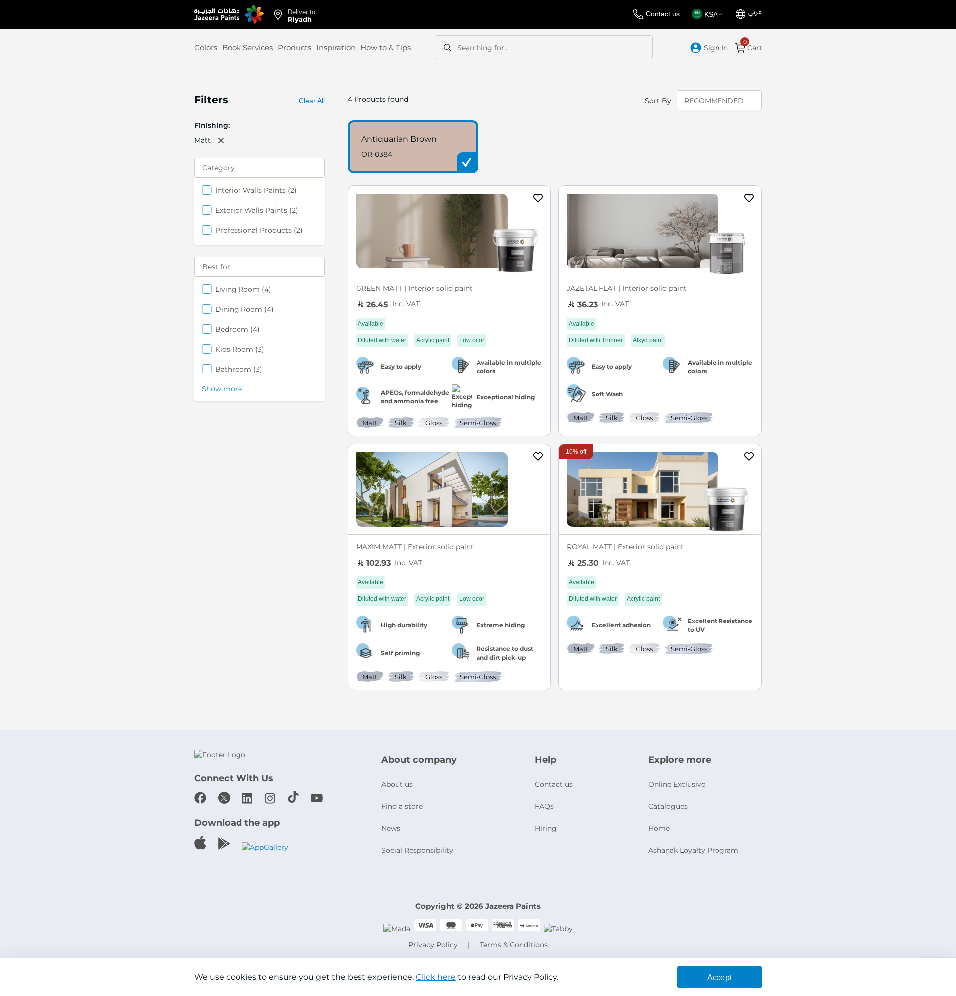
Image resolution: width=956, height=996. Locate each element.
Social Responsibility (417, 850)
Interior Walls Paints (256, 190)
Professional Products (259, 230)
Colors (205, 47)
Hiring (546, 828)
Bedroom (237, 329)
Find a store (402, 806)
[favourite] (538, 199)
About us (397, 784)
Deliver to (301, 15)
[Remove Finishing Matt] (221, 140)
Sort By (658, 100)
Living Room (243, 289)
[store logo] (229, 14)
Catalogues (668, 806)
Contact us (663, 14)
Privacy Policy (433, 944)
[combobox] (544, 47)
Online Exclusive (676, 784)
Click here (436, 977)
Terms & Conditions (514, 944)
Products (294, 47)
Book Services (247, 47)
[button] (709, 14)
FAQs (544, 806)
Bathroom (238, 369)
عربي (755, 12)
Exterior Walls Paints (256, 210)
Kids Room (239, 349)
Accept (719, 977)
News (390, 828)
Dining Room (244, 309)
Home (659, 828)
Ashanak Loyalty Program (693, 850)
